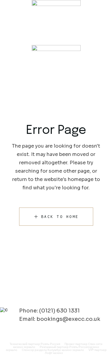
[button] (56, 39)
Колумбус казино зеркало (65, 350)
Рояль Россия (50, 344)
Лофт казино (54, 353)
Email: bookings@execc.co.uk (59, 319)
